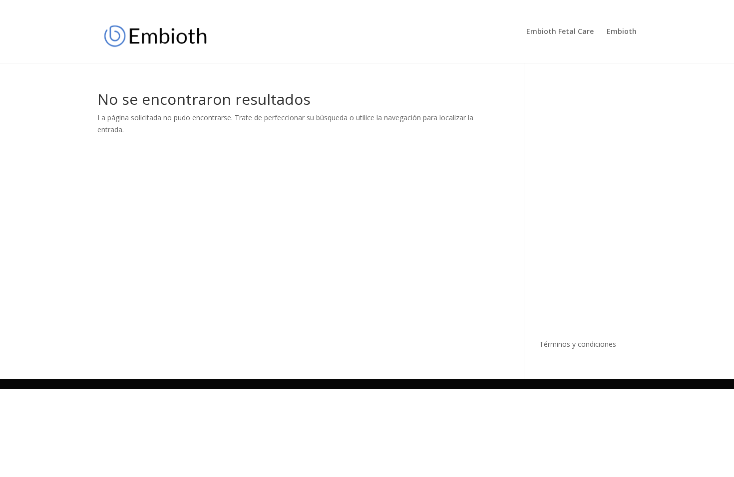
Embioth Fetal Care (560, 32)
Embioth (622, 32)
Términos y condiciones (577, 344)
